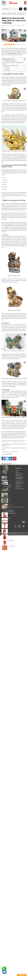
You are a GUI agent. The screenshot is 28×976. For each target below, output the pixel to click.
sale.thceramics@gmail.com (9, 513)
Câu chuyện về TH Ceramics (20, 483)
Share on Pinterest (14, 458)
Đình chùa (5, 481)
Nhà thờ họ (5, 482)
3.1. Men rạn (6, 67)
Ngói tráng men (19, 474)
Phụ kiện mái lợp (19, 477)
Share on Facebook (3, 458)
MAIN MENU (25, 9)
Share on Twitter (7, 458)
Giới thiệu (5, 472)
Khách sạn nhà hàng (6, 488)
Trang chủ (4, 13)
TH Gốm (17, 472)
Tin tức (4, 475)
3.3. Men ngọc (7, 70)
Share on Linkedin (11, 458)
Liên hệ (4, 474)
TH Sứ (17, 470)
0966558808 (13, 3)
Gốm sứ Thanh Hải (12, 13)
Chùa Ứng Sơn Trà (7, 484)
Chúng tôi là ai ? (19, 481)
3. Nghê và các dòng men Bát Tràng (10, 65)
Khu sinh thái (6, 491)
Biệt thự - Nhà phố (7, 486)
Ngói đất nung (19, 475)
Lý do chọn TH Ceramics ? (19, 486)
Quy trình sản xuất (20, 488)
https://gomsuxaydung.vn (13, 451)
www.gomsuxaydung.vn (8, 511)
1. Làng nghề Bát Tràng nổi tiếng (9, 61)
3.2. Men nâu (7, 68)
